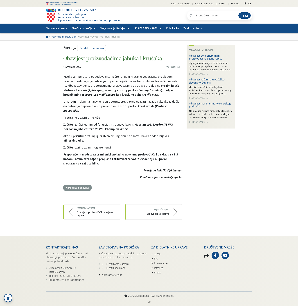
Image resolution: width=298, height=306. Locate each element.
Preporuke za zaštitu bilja (63, 36)
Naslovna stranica (56, 28)
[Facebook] (245, 3)
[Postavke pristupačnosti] (8, 298)
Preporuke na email (204, 3)
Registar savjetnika (180, 3)
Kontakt (235, 3)
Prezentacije (161, 263)
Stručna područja (82, 28)
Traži (244, 15)
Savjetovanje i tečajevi (113, 28)
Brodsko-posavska (91, 48)
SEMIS (157, 254)
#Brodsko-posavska (77, 187)
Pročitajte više (197, 73)
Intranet (158, 268)
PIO (156, 258)
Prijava (157, 272)
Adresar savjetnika (111, 275)
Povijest (222, 3)
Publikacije (172, 28)
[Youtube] (249, 3)
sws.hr (149, 302)
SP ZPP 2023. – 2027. (146, 28)
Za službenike (191, 28)
